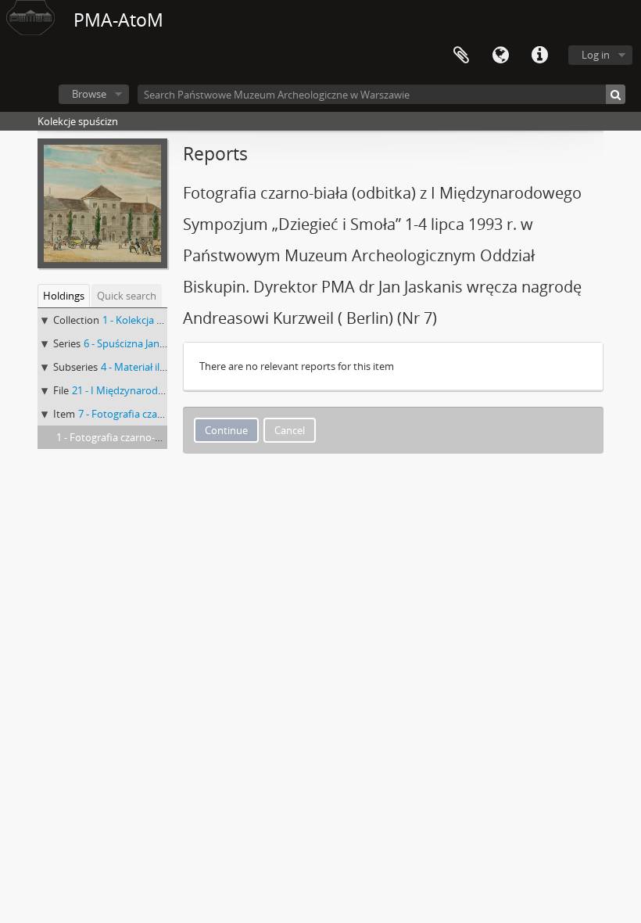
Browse (89, 94)
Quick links (539, 55)
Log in (596, 55)
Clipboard (461, 55)
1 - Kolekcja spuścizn (149, 320)
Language (500, 55)
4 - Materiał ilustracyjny (154, 367)
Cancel (289, 430)
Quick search (126, 296)
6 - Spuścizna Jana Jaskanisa (146, 343)
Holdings (63, 296)
